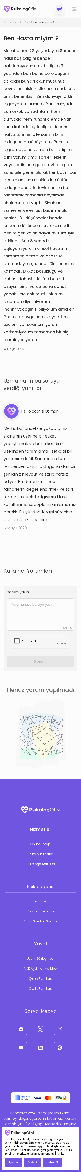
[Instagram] (59, 1029)
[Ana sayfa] (20, 9)
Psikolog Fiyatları (40, 911)
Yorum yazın (18, 592)
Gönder (40, 661)
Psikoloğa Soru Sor (40, 864)
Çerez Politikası (40, 978)
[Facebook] (21, 1029)
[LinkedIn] (40, 1047)
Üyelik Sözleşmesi (40, 958)
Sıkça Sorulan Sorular (40, 921)
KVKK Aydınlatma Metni (40, 968)
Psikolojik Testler (40, 854)
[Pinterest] (59, 1047)
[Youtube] (21, 1047)
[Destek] (59, 9)
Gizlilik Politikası (40, 988)
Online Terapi (40, 844)
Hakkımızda (41, 901)
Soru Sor (10, 22)
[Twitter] (40, 1029)
